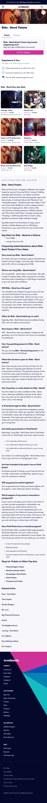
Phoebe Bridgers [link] (8, 605)
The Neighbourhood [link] (9, 626)
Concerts (11, 180)
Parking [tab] (16, 35)
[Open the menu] (3, 6)
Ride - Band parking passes (26, 351)
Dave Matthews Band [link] (10, 641)
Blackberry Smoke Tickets (15, 570)
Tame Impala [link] (7, 599)
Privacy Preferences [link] (10, 786)
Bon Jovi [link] (5, 610)
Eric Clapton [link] (6, 646)
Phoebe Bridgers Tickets (15, 567)
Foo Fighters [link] (6, 636)
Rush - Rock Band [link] (8, 594)
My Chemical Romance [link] (11, 615)
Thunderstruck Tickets (14, 581)
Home (4, 180)
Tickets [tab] (7, 35)
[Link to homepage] (23, 7)
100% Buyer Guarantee (26, 2)
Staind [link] (4, 620)
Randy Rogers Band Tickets (16, 574)
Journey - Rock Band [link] (10, 631)
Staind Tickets (11, 578)
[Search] (41, 7)
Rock (18, 180)
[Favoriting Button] (43, 12)
